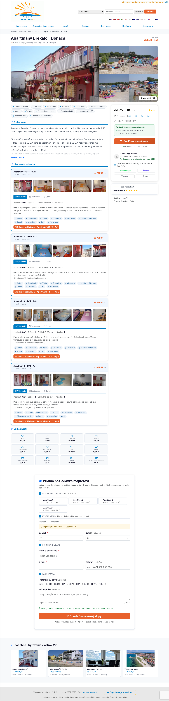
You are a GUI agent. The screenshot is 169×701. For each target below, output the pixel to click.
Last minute (106, 26)
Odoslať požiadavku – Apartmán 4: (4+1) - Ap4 (38, 421)
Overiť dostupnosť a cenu (136, 141)
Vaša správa (49, 589)
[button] (134, 189)
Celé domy (127, 26)
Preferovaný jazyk (52, 579)
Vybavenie (21, 197)
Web (146, 176)
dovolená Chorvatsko (92, 697)
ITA (64, 584)
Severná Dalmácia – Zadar (21, 31)
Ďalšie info (148, 26)
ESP (71, 584)
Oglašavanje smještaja (121, 692)
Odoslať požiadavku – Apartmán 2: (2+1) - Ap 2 (38, 292)
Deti (93, 533)
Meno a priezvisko (49, 550)
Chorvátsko (21, 26)
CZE (41, 584)
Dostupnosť (35, 197)
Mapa (125, 176)
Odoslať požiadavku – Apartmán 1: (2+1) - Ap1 (37, 227)
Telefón (94, 562)
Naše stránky (64, 697)
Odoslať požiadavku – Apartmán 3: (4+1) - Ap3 (38, 356)
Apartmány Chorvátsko (43, 26)
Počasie (85, 26)
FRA (78, 584)
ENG (48, 584)
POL (101, 584)
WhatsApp (126, 171)
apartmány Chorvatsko (110, 697)
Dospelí (43, 533)
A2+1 (131, 116)
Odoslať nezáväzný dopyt (86, 616)
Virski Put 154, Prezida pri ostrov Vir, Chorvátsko (34, 43)
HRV (93, 584)
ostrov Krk (123, 697)
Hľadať (151, 11)
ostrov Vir (38, 31)
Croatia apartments (77, 697)
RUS (86, 584)
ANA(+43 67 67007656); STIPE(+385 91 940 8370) (135, 164)
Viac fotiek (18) (149, 98)
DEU (56, 584)
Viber (147, 171)
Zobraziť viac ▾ (17, 158)
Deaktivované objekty (50, 697)
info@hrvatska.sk (90, 692)
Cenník (48, 197)
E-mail (43, 562)
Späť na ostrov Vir (121, 198)
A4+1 (143, 116)
